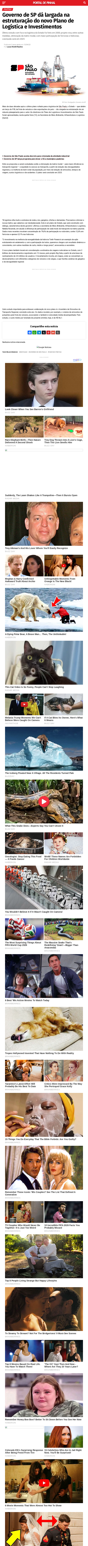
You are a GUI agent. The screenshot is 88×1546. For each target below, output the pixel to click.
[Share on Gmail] (53, 333)
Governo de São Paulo (38, 352)
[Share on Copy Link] (58, 333)
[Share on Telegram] (39, 333)
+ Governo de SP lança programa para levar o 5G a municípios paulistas (33, 159)
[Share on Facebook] (30, 333)
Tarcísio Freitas (55, 352)
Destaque (23, 352)
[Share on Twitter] (44, 333)
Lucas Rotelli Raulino (15, 47)
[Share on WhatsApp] (34, 333)
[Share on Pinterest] (48, 333)
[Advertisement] (44, 138)
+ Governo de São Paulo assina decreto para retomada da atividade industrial (35, 156)
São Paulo (63, 106)
